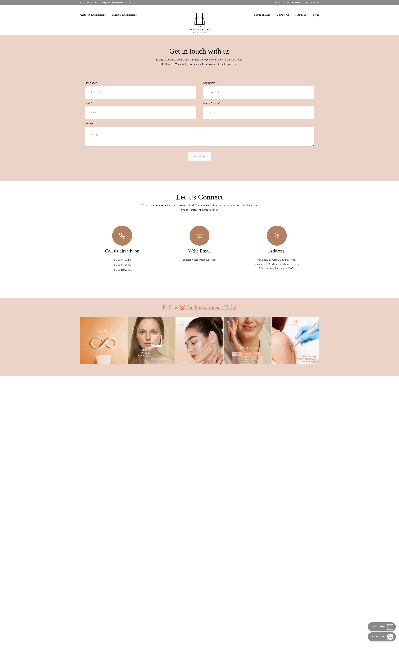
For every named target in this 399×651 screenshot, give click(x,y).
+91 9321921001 (122, 269)
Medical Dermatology (124, 14)
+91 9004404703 (122, 264)
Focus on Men (262, 14)
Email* (88, 103)
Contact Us (283, 14)
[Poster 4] (247, 346)
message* (89, 123)
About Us (301, 14)
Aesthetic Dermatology (93, 14)
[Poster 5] (295, 346)
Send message (199, 156)
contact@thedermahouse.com (307, 2)
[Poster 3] (199, 346)
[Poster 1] (103, 346)
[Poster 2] (151, 340)
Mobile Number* (211, 103)
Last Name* (209, 83)
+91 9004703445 (122, 259)
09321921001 (284, 2)
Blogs (316, 14)
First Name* (91, 83)
